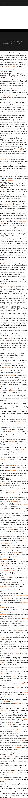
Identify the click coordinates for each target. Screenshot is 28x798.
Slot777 (6, 204)
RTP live (4, 189)
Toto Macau (6, 264)
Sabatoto (26, 504)
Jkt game (25, 737)
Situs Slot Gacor (18, 149)
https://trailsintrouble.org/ (10, 66)
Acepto (18, 61)
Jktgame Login (16, 729)
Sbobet (22, 751)
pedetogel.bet (3, 586)
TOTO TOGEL (20, 421)
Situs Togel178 (12, 470)
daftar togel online (9, 627)
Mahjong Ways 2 (4, 159)
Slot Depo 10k (11, 375)
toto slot (6, 286)
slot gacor (25, 602)
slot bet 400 (7, 367)
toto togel (12, 390)
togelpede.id (3, 614)
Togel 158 (10, 756)
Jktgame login (18, 747)
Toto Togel (2, 415)
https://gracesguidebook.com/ (7, 589)
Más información (13, 61)
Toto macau (14, 335)
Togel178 (20, 488)
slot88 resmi (3, 459)
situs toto (25, 238)
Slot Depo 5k (11, 180)
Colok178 (6, 68)
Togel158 (2, 320)
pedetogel (25, 618)
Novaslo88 (2, 607)
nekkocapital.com (17, 572)
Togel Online (21, 405)
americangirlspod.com (10, 570)
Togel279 (10, 529)
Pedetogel (2, 483)
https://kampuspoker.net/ (22, 595)
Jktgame (17, 465)
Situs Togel (7, 96)
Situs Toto (11, 441)
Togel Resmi (10, 338)
